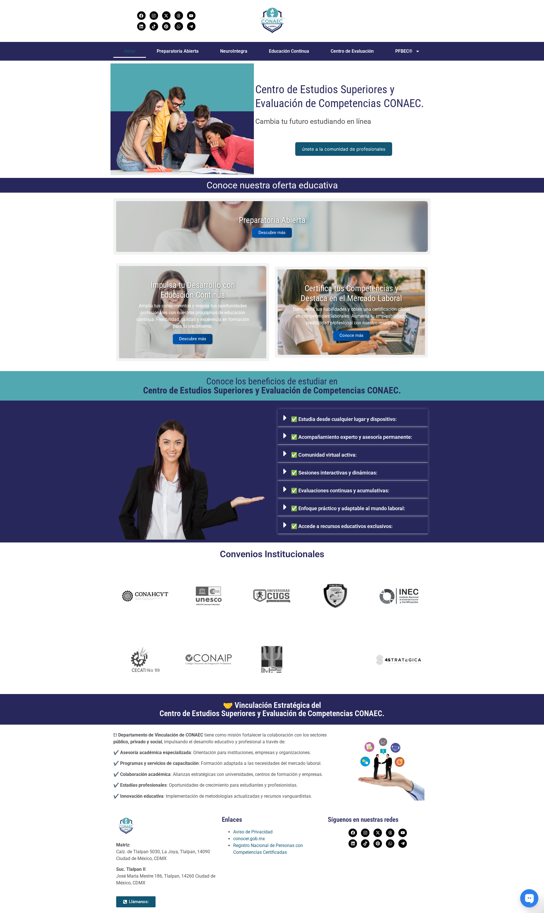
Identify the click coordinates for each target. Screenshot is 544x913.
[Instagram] (154, 15)
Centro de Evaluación (352, 51)
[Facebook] (141, 15)
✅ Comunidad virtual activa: (324, 455)
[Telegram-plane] (191, 26)
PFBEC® (404, 51)
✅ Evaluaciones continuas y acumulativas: (340, 490)
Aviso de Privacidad (253, 832)
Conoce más (351, 335)
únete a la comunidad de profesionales (343, 149)
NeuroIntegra (233, 51)
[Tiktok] (154, 26)
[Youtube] (191, 15)
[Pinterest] (166, 26)
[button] (353, 418)
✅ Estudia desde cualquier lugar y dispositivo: (344, 419)
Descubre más (272, 232)
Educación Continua (289, 51)
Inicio (129, 51)
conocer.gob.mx (249, 838)
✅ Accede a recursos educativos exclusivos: (342, 526)
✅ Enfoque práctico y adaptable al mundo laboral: (348, 508)
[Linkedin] (141, 26)
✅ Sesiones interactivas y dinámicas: (334, 473)
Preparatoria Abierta (178, 51)
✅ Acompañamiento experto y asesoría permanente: (351, 437)
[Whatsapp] (179, 26)
